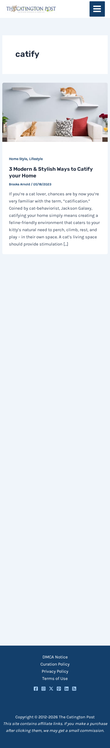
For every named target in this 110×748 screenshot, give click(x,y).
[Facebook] (36, 688)
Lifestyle (36, 159)
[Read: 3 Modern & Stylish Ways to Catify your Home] (55, 111)
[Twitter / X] (51, 688)
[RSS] (74, 688)
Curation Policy (55, 664)
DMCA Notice (55, 656)
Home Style (18, 159)
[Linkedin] (66, 688)
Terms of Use (55, 678)
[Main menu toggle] (97, 9)
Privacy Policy (55, 671)
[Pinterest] (59, 688)
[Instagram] (43, 688)
